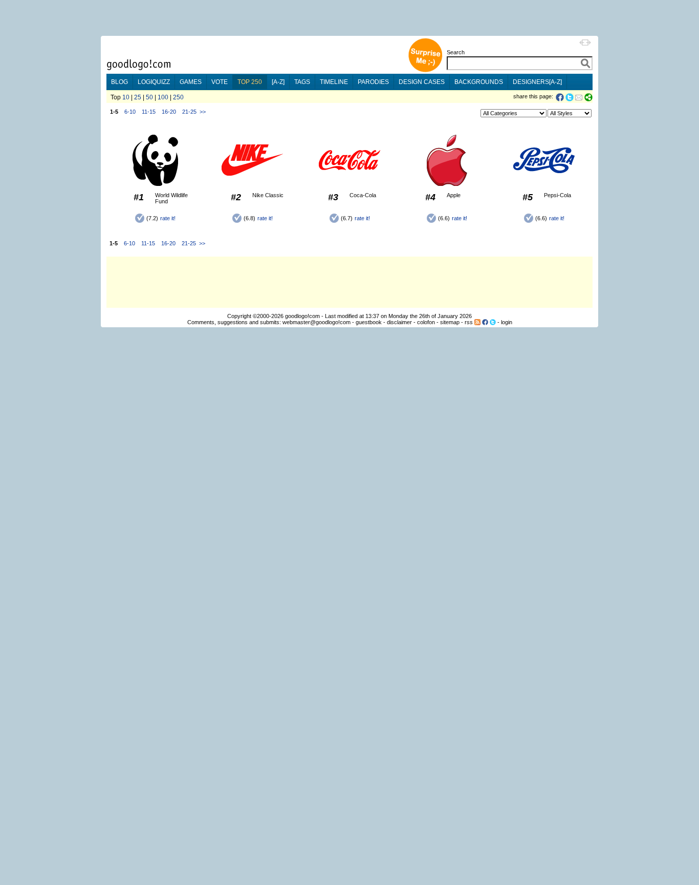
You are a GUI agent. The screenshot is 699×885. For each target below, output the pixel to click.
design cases (422, 82)
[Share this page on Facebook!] (560, 97)
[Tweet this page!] (570, 97)
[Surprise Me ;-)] (425, 71)
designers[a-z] (537, 82)
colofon (426, 322)
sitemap (450, 322)
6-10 (130, 112)
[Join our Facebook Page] (485, 322)
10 (125, 97)
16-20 (169, 112)
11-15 (149, 112)
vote (219, 82)
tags (302, 82)
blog (119, 82)
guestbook (369, 322)
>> (203, 112)
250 (178, 97)
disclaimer (399, 322)
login (506, 322)
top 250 (249, 82)
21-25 (189, 112)
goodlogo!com (302, 316)
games (191, 82)
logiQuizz (154, 82)
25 (137, 97)
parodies (373, 82)
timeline (334, 82)
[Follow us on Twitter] (493, 322)
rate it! (168, 218)
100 (163, 97)
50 (149, 97)
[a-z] (278, 82)
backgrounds (478, 82)
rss (469, 322)
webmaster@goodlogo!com (316, 322)
